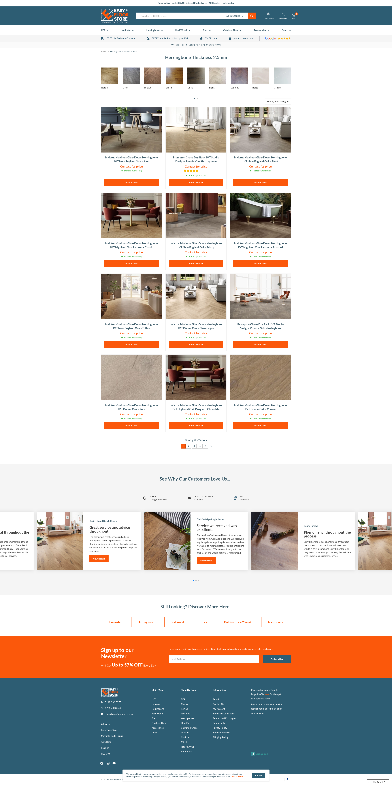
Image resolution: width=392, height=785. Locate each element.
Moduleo (185, 737)
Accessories (260, 30)
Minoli (184, 742)
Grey (125, 87)
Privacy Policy (220, 727)
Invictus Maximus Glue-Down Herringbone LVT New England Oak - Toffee (131, 326)
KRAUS (184, 708)
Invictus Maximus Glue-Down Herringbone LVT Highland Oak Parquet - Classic (131, 245)
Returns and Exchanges (224, 718)
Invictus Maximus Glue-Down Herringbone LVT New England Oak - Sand (131, 159)
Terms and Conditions (224, 713)
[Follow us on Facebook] (101, 763)
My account (283, 18)
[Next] (210, 446)
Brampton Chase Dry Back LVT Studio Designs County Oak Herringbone (260, 326)
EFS (183, 699)
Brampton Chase (189, 727)
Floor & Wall (187, 746)
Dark (190, 87)
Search (216, 699)
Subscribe (277, 659)
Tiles (205, 30)
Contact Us (218, 704)
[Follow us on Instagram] (107, 763)
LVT (103, 30)
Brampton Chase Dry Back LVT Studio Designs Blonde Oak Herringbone (196, 159)
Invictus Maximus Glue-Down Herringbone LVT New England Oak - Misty (196, 245)
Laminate (125, 30)
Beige (255, 87)
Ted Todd (185, 713)
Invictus (185, 732)
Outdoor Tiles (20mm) (237, 622)
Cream (277, 87)
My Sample (379, 782)
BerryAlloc (186, 751)
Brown (147, 87)
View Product (131, 182)
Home (103, 51)
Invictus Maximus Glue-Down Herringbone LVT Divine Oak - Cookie (260, 407)
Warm (169, 87)
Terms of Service (221, 732)
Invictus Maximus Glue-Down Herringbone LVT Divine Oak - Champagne (196, 326)
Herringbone (153, 30)
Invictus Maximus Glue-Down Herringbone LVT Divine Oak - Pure (131, 407)
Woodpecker (187, 718)
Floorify (185, 723)
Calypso (185, 704)
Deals (285, 30)
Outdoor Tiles (230, 30)
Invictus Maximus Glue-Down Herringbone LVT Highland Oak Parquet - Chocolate (196, 407)
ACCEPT (258, 775)
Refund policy (220, 723)
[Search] (252, 16)
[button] (194, 98)
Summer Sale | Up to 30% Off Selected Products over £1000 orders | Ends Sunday (196, 3)
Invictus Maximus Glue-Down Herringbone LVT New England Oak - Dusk (260, 159)
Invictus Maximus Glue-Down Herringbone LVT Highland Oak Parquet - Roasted (260, 245)
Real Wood (181, 30)
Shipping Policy (220, 737)
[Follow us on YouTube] (114, 763)
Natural (105, 87)
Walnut (235, 87)
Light (212, 87)
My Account (219, 708)
